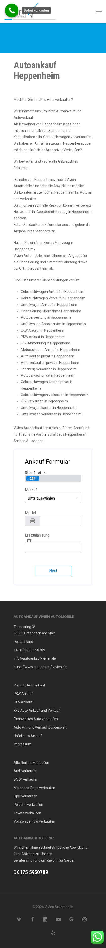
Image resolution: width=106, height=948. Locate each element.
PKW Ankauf (23, 694)
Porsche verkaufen (28, 805)
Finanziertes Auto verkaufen (36, 719)
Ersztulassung (37, 535)
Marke (31, 489)
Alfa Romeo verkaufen (31, 762)
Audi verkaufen (25, 771)
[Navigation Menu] (99, 11)
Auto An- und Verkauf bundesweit (40, 727)
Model (30, 512)
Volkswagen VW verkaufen (34, 821)
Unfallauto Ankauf (28, 736)
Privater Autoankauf (29, 685)
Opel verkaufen (25, 796)
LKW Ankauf (23, 702)
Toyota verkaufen (27, 813)
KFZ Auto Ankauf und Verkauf (37, 710)
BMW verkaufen (26, 779)
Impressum (22, 744)
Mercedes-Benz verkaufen (34, 788)
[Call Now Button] (11, 10)
